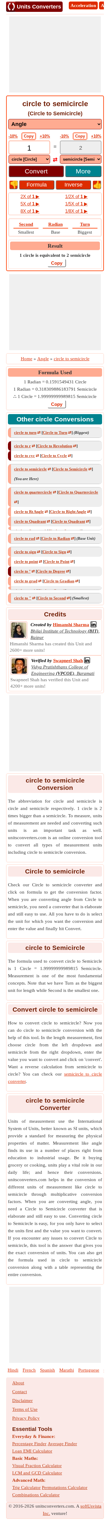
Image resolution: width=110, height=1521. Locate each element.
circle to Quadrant (30, 521)
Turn (85, 224)
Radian (55, 224)
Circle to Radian (56, 538)
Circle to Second (52, 598)
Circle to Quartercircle (78, 492)
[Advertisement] (55, 54)
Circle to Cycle (54, 455)
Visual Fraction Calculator (37, 1465)
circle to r (22, 446)
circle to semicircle (30, 469)
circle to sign (25, 551)
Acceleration (83, 5)
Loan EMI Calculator (32, 1451)
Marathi (66, 1370)
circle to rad (24, 538)
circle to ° (22, 571)
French (29, 1370)
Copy (29, 136)
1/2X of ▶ (76, 196)
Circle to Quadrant (68, 521)
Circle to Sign (54, 551)
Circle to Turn (55, 432)
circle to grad (25, 581)
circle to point (26, 561)
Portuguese (88, 1370)
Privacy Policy (26, 1418)
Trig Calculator (26, 1487)
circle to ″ (22, 598)
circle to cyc (24, 455)
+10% (45, 136)
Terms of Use (25, 1409)
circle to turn (25, 432)
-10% (13, 136)
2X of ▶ (29, 196)
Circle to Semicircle (70, 469)
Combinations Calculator (36, 1494)
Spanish (47, 1370)
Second (26, 224)
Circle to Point (56, 561)
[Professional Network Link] (93, 624)
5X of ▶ (29, 203)
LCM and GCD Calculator (37, 1472)
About (18, 1382)
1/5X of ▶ (76, 203)
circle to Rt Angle (29, 511)
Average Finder (62, 1443)
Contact (19, 1391)
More (83, 171)
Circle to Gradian (59, 581)
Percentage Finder (29, 1443)
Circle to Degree (51, 571)
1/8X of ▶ (76, 211)
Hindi (13, 1370)
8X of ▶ (29, 211)
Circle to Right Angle (68, 511)
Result (55, 246)
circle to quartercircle (33, 492)
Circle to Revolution (54, 446)
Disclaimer (22, 1400)
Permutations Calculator (64, 1487)
